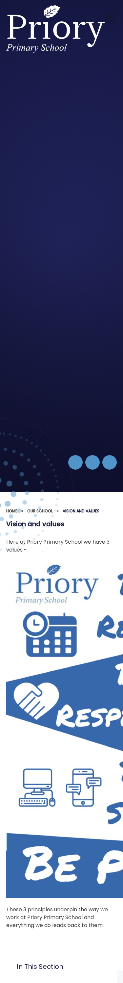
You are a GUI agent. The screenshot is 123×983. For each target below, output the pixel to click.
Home (11, 511)
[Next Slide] (109, 462)
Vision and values (81, 511)
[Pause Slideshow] (75, 462)
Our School (40, 511)
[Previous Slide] (92, 462)
